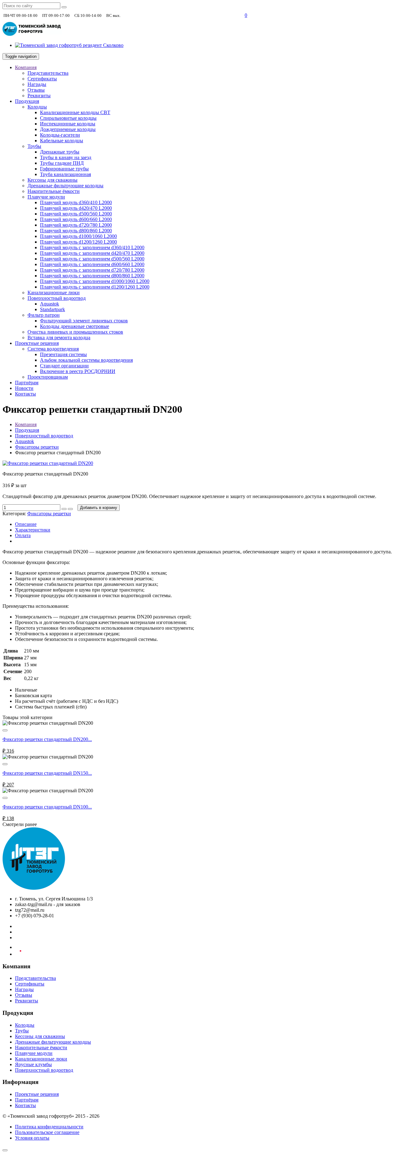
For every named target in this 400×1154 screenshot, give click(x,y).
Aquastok (24, 441)
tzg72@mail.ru (215, 15)
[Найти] (64, 7)
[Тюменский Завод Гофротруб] (33, 888)
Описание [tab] (26, 524)
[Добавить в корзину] (5, 730)
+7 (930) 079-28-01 (142, 15)
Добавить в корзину (98, 507)
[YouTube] (18, 954)
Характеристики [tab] (32, 529)
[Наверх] (5, 1150)
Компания (26, 424)
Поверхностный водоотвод (44, 435)
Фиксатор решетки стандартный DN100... (47, 806)
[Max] (236, 15)
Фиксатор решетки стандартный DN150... (47, 773)
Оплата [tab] (23, 535)
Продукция (27, 430)
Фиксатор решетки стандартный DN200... (47, 739)
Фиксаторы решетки (37, 447)
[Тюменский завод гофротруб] (32, 34)
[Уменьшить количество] (70, 509)
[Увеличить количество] (64, 509)
